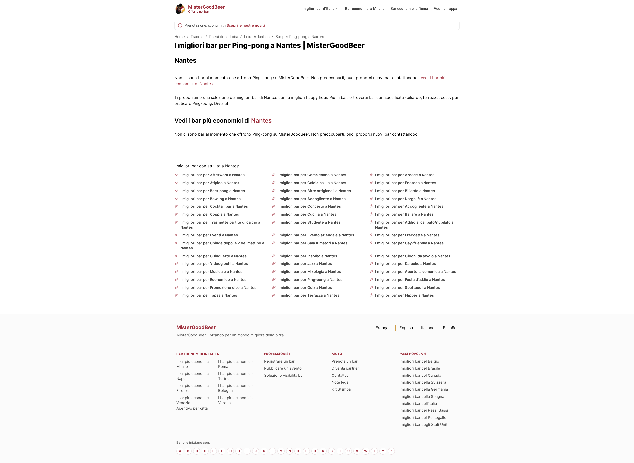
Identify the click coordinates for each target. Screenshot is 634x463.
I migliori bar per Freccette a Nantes (407, 235)
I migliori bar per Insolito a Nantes (307, 256)
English (406, 327)
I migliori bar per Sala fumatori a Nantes (312, 243)
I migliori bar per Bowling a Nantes (210, 199)
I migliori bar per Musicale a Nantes (211, 271)
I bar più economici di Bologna (237, 388)
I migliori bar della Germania (423, 389)
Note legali (341, 382)
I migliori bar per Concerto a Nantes (309, 206)
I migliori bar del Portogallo (422, 417)
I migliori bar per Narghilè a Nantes (405, 199)
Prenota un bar (345, 361)
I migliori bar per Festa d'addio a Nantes (410, 279)
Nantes (261, 120)
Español (450, 327)
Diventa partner (345, 368)
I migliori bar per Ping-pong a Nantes (310, 279)
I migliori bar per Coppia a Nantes (209, 214)
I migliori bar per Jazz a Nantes (305, 263)
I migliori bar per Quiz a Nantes (305, 287)
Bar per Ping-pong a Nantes (299, 36)
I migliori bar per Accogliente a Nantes (312, 199)
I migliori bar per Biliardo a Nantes (405, 191)
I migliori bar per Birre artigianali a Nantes (314, 191)
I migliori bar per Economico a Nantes (213, 279)
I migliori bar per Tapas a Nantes (208, 295)
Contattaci (340, 375)
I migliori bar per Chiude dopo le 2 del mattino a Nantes (222, 245)
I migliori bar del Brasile (419, 368)
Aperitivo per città (192, 408)
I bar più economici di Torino (237, 376)
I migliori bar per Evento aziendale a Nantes (316, 235)
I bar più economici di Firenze (195, 388)
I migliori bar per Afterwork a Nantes (212, 175)
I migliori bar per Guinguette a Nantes (213, 256)
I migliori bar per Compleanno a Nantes (312, 175)
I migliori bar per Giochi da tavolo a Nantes (412, 256)
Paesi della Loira (223, 36)
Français (383, 327)
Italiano (428, 327)
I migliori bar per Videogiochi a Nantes (214, 263)
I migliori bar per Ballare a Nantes (404, 214)
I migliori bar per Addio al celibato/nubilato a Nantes (414, 225)
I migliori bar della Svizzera (422, 382)
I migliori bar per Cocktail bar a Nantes (214, 206)
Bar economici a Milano (365, 9)
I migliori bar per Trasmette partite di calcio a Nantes (220, 225)
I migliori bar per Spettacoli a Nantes (407, 287)
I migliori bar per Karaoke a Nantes (405, 263)
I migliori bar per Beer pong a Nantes (212, 191)
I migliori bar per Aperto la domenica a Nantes (415, 271)
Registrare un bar (279, 361)
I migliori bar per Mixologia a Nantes (309, 271)
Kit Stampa (341, 389)
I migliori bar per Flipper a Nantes (404, 295)
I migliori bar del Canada (420, 375)
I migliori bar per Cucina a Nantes (307, 214)
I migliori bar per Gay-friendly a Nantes (409, 243)
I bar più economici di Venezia (195, 400)
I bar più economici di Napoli (195, 376)
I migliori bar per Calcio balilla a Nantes (312, 183)
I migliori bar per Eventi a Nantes (209, 235)
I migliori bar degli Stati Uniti (423, 424)
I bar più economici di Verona (237, 400)
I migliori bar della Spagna (421, 396)
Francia (197, 36)
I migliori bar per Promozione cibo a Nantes (218, 287)
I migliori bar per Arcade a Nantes (404, 175)
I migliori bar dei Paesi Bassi (423, 410)
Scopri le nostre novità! (246, 25)
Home (179, 36)
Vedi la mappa (445, 9)
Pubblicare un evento (283, 368)
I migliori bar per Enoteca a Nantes (405, 183)
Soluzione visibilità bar (284, 375)
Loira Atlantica (257, 36)
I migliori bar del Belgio (419, 361)
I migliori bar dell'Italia (418, 403)
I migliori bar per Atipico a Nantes (209, 183)
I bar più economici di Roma (237, 364)
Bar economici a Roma (409, 9)
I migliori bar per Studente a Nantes (309, 222)
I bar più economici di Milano (195, 364)
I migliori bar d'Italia (317, 9)
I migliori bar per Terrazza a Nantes (308, 295)
